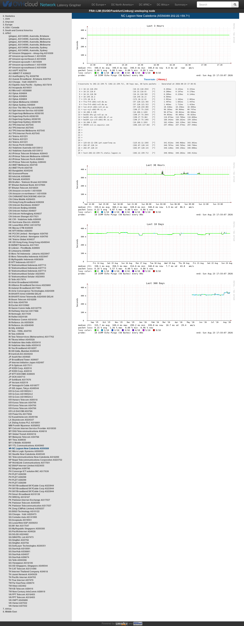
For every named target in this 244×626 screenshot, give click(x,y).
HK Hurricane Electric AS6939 (24, 222)
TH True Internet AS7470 (21, 580)
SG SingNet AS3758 (19, 540)
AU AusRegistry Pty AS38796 (24, 76)
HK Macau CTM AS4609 (21, 227)
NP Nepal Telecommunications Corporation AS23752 (35, 459)
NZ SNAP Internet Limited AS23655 (26, 465)
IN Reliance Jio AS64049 (21, 325)
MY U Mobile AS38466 (20, 442)
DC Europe (98, 4)
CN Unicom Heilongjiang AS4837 (25, 213)
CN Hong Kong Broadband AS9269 (26, 202)
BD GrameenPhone (18, 173)
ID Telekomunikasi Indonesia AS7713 (27, 265)
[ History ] (162, 79)
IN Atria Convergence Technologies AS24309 (31, 290)
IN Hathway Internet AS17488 (23, 310)
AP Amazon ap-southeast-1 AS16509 (27, 64)
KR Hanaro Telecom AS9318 (23, 399)
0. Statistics (9, 16)
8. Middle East (10, 611)
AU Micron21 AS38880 (20, 90)
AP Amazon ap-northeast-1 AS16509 (27, 56)
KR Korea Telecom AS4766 (22, 402)
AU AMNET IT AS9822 (20, 73)
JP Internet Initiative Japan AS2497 (26, 362)
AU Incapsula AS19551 (20, 87)
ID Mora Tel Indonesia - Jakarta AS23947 (29, 253)
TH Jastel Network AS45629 (23, 574)
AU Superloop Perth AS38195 (24, 116)
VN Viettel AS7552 (18, 603)
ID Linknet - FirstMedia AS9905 (24, 247)
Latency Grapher (60, 4)
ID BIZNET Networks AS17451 (24, 245)
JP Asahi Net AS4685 (19, 356)
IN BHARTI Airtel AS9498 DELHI (25, 293)
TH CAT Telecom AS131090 (22, 568)
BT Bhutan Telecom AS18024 (23, 187)
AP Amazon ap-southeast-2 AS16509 (27, 67)
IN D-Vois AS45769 (18, 302)
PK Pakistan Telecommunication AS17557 (30, 505)
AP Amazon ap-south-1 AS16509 (25, 61)
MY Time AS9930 (17, 439)
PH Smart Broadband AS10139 (24, 494)
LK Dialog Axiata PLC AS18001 (24, 422)
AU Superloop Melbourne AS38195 (26, 113)
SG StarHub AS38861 (19, 551)
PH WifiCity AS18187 (19, 497)
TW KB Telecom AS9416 (21, 588)
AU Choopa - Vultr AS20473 (23, 81)
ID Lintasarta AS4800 (19, 250)
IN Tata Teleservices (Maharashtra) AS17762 (31, 336)
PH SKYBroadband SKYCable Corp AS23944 (31, 485)
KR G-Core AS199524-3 (21, 396)
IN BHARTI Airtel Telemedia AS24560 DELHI (31, 296)
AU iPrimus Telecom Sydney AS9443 (27, 162)
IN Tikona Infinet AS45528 (22, 339)
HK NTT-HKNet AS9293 (20, 230)
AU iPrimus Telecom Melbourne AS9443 (29, 156)
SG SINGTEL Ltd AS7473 (21, 537)
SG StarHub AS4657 (19, 554)
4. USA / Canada (11, 27)
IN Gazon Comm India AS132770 (25, 308)
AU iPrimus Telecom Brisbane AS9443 (28, 153)
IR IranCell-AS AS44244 (21, 353)
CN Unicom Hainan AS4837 (22, 210)
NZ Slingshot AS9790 (19, 468)
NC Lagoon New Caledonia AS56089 (30, 448)
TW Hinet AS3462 (17, 585)
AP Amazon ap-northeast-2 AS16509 (27, 58)
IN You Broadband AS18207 (23, 348)
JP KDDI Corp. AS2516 (20, 368)
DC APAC (144, 4)
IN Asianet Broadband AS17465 (25, 288)
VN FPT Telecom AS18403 (22, 594)
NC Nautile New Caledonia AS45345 (27, 454)
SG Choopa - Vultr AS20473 (22, 514)
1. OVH (6, 18)
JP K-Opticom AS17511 (20, 365)
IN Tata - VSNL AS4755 (20, 331)
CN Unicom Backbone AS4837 (24, 205)
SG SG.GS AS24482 (19, 534)
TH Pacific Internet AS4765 (22, 577)
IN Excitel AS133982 (19, 305)
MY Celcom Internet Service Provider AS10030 (32, 428)
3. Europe (8, 24)
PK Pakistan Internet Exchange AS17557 (29, 499)
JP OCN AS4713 (17, 376)
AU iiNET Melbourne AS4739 (23, 164)
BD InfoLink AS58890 (19, 176)
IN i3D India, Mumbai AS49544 (24, 351)
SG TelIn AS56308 (18, 560)
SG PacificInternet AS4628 (22, 531)
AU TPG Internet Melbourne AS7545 (27, 130)
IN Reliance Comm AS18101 (23, 319)
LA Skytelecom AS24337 (21, 419)
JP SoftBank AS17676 (20, 379)
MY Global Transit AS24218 (22, 434)
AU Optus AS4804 (18, 93)
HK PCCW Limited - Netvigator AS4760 (28, 233)
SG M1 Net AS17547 (19, 525)
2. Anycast (8, 21)
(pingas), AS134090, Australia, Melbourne (30, 38)
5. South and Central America (18, 30)
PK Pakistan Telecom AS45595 (24, 502)
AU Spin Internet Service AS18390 (26, 110)
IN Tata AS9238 (16, 333)
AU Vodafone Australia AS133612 (26, 147)
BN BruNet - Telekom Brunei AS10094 (28, 182)
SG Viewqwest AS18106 (21, 562)
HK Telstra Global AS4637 (22, 239)
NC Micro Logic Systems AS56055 (26, 451)
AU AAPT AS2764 (18, 70)
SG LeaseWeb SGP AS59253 (23, 522)
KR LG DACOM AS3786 (21, 411)
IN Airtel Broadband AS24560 (23, 282)
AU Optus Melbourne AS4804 (23, 101)
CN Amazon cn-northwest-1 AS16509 (27, 193)
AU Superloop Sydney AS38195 (25, 119)
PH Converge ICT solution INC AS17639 (29, 471)
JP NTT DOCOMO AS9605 (22, 373)
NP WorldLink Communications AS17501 (29, 462)
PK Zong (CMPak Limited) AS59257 (26, 508)
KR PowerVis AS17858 (20, 414)
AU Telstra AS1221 (18, 136)
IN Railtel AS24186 (18, 316)
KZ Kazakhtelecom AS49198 (23, 416)
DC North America (121, 4)
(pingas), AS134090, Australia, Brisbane (29, 36)
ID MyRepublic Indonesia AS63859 (26, 259)
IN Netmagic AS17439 (20, 313)
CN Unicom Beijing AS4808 (22, 207)
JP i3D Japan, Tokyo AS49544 (24, 388)
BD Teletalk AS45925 (19, 179)
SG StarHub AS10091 (19, 548)
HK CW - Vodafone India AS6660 (25, 219)
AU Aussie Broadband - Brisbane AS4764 (30, 79)
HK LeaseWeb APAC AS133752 (25, 225)
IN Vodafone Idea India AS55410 (25, 342)
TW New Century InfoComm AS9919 (27, 591)
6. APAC (7, 33)
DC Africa (162, 4)
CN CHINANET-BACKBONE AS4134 (27, 196)
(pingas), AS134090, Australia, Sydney (28, 47)
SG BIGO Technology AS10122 (24, 511)
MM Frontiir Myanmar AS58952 (24, 425)
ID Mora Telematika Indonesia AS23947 (28, 256)
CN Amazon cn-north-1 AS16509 (25, 190)
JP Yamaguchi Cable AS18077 (24, 385)
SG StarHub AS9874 (19, 557)
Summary (180, 4)
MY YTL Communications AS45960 (26, 445)
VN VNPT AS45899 (18, 600)
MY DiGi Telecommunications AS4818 (28, 431)
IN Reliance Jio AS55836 (21, 322)
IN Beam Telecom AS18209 (22, 299)
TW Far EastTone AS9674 (21, 582)
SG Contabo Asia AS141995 (23, 517)
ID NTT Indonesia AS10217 (22, 262)
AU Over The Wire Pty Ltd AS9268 (26, 107)
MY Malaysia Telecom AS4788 (24, 436)
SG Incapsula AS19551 (20, 519)
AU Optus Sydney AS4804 (22, 104)
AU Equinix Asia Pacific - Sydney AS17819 (30, 84)
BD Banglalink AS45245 (21, 170)
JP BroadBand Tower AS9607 (24, 359)
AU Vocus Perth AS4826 (21, 144)
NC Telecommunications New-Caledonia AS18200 (34, 456)
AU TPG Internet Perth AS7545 (24, 133)
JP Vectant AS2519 (18, 382)
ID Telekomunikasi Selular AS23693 (27, 273)
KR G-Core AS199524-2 (21, 394)
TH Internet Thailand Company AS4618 (28, 571)
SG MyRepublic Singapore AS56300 (27, 528)
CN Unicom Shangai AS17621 (24, 216)
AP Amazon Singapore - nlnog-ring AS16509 (31, 53)
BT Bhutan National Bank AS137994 (27, 184)
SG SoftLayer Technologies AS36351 (27, 545)
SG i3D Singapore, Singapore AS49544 (28, 565)
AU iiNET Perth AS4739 (20, 167)
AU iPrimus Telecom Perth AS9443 (26, 159)
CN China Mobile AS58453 (22, 199)
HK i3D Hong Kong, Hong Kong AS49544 (29, 242)
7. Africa (7, 608)
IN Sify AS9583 (16, 328)
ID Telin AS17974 (17, 279)
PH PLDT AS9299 (17, 474)
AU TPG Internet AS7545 (21, 124)
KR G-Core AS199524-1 (21, 391)
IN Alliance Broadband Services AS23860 (30, 285)
